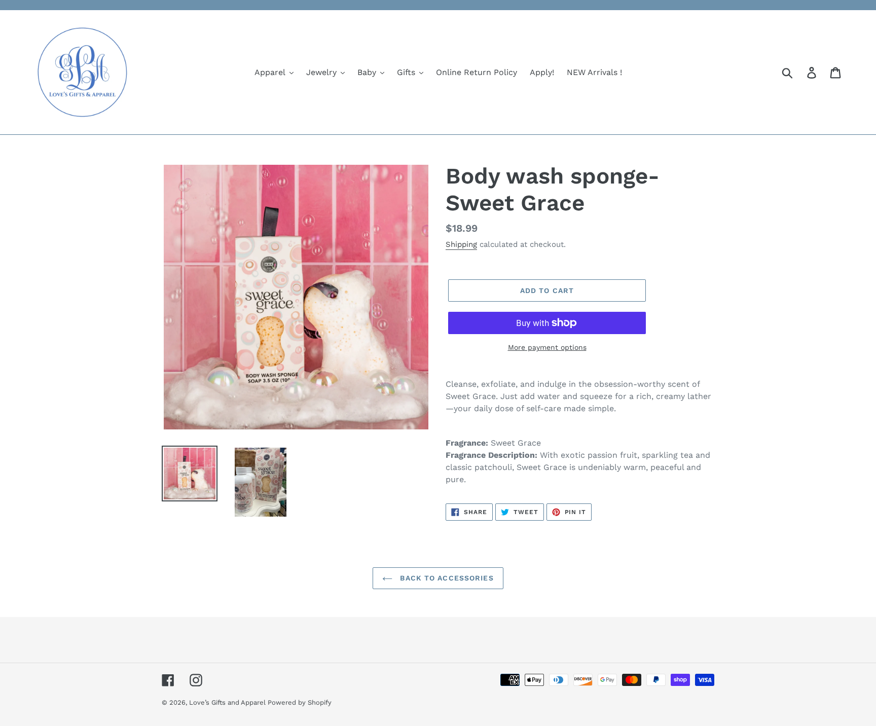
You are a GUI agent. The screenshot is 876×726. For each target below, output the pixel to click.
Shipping (461, 244)
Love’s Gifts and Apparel (228, 702)
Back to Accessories (445, 578)
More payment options (547, 347)
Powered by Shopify (300, 702)
